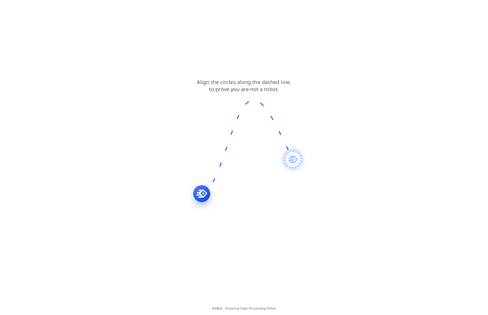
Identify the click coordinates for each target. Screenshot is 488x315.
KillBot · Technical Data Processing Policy (244, 308)
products (62, 8)
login (93, 8)
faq (79, 8)
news (27, 8)
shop (43, 8)
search (10, 8)
